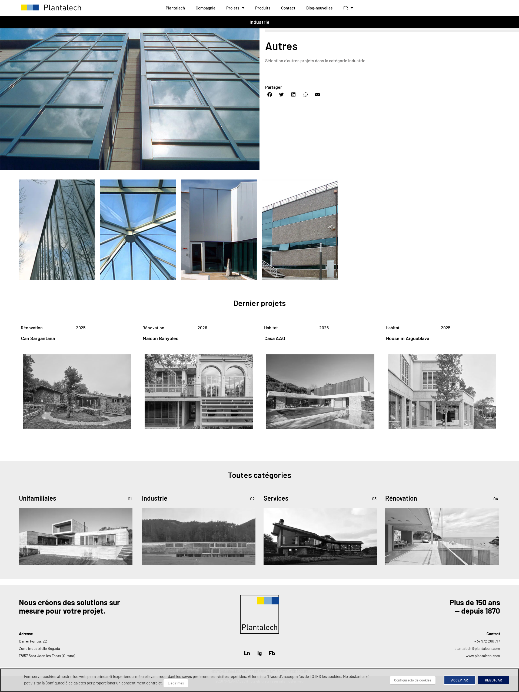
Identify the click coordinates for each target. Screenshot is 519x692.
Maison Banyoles (160, 338)
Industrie (259, 22)
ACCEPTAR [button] (459, 680)
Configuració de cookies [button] (412, 680)
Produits (262, 7)
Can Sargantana (38, 338)
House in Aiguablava (407, 338)
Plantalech (175, 7)
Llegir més (176, 683)
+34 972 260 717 (487, 641)
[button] (269, 94)
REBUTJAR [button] (493, 680)
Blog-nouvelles (319, 7)
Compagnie (205, 7)
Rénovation (32, 327)
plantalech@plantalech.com (477, 648)
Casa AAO (274, 338)
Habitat (271, 327)
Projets (232, 7)
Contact (288, 7)
